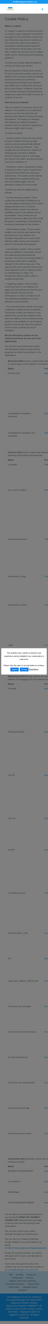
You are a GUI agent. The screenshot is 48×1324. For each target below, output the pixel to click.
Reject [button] (14, 669)
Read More (33, 669)
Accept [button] (24, 669)
